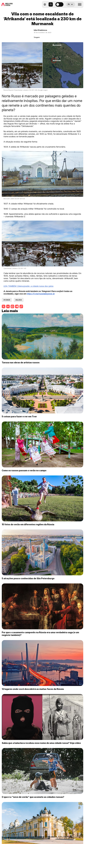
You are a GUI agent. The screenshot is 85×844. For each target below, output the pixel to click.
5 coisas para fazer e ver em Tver (19, 416)
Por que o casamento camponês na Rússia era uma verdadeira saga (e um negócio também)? (40, 634)
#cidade (7, 300)
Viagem (37, 37)
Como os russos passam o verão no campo (24, 470)
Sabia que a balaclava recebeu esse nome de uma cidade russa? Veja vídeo (41, 743)
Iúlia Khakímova (40, 30)
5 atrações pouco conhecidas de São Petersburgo (28, 578)
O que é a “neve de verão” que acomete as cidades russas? (33, 797)
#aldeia (18, 300)
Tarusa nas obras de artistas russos (21, 362)
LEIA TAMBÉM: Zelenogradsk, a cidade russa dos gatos (28, 286)
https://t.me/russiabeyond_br (41, 294)
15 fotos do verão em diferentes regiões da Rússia (28, 524)
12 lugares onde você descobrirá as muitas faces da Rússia (33, 689)
